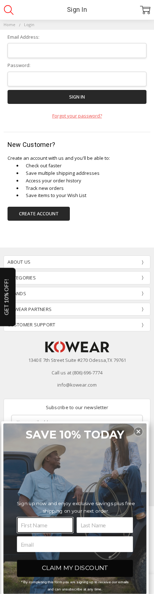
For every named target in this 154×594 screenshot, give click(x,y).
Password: (19, 65)
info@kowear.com (77, 385)
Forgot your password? (77, 115)
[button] (138, 431)
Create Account (39, 213)
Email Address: (23, 37)
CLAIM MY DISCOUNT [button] (75, 568)
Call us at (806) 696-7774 (77, 372)
